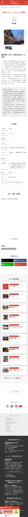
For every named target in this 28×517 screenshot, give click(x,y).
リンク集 (8, 429)
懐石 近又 (11, 296)
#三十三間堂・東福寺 (13, 320)
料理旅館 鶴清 (12, 338)
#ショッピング (12, 287)
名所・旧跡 (15, 7)
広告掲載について (10, 474)
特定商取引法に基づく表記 (11, 422)
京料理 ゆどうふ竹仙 (14, 358)
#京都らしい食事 (12, 299)
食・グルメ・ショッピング (14, 284)
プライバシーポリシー (10, 420)
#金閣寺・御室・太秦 (13, 372)
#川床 (10, 339)
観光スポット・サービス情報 (8, 7)
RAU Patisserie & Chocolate (15, 326)
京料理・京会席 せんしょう (15, 369)
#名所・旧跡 (4, 248)
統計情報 (8, 427)
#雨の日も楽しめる (13, 297)
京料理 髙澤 (12, 317)
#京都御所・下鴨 (12, 310)
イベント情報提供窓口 (11, 476)
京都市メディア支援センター (11, 501)
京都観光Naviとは (9, 418)
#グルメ (17, 287)
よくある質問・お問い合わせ (14, 471)
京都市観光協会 (8, 459)
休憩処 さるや (12, 307)
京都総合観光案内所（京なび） (12, 442)
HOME (2, 7)
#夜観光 (19, 328)
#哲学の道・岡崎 (12, 248)
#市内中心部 (11, 300)
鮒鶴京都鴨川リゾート (14, 349)
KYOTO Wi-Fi (9, 431)
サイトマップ (9, 425)
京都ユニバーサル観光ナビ (11, 485)
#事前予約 (20, 297)
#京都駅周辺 (11, 289)
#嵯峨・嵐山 (11, 363)
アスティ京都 (12, 286)
